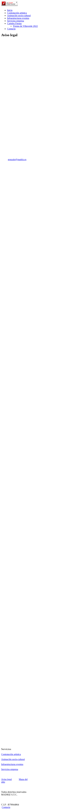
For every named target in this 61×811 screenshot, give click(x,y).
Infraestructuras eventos (18, 18)
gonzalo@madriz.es (17, 159)
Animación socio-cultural (19, 15)
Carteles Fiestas (14, 23)
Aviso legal (6, 779)
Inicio (9, 10)
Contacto (11, 28)
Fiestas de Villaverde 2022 (25, 26)
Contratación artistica (17, 13)
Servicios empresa (15, 21)
